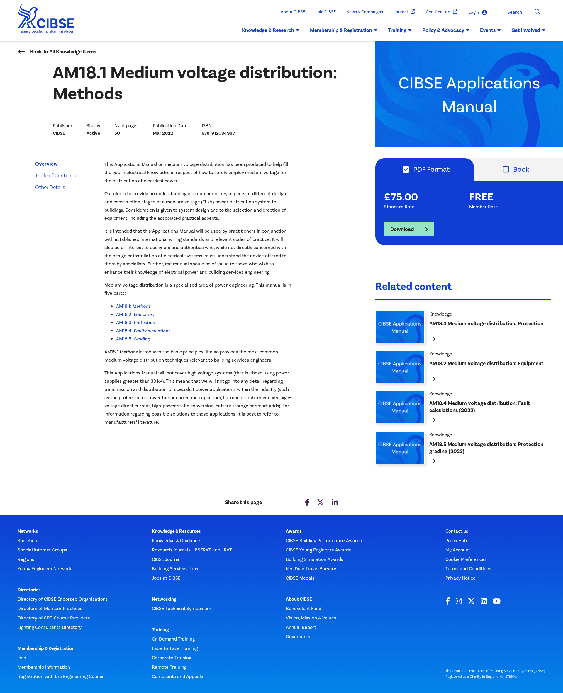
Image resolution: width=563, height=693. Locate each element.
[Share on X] (320, 502)
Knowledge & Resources (176, 531)
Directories (29, 590)
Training (160, 630)
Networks (28, 531)
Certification (438, 11)
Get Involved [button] (525, 30)
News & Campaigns (364, 11)
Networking (164, 599)
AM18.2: (136, 314)
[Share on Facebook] (307, 502)
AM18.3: (135, 322)
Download (402, 229)
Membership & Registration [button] (341, 30)
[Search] (537, 12)
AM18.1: (133, 306)
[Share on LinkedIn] (335, 502)
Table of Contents (55, 175)
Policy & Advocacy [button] (443, 30)
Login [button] (473, 12)
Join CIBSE (326, 11)
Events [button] (488, 30)
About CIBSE (293, 11)
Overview (46, 164)
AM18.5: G (133, 339)
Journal (401, 11)
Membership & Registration (46, 648)
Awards (294, 531)
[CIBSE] (46, 22)
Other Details (50, 187)
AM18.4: (143, 330)
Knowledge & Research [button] (268, 30)
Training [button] (397, 30)
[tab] (424, 169)
